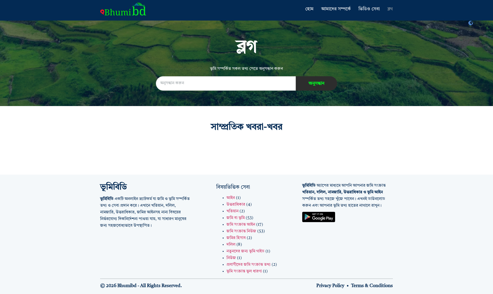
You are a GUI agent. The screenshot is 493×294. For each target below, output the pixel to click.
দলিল (230, 245)
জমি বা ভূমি (235, 218)
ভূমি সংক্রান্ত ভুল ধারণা (244, 271)
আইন (230, 198)
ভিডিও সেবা (369, 9)
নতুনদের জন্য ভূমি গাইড (245, 251)
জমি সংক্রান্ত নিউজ (241, 231)
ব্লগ (390, 9)
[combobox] (226, 83)
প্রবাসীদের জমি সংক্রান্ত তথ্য (248, 265)
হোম (309, 9)
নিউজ (231, 258)
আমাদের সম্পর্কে (336, 9)
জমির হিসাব (236, 238)
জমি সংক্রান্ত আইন (240, 225)
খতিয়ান (232, 211)
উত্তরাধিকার (235, 205)
